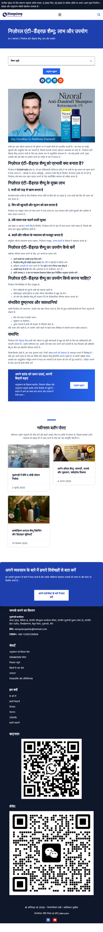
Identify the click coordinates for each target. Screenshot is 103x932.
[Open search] (98, 14)
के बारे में (12, 696)
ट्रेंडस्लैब (13, 717)
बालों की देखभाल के (61, 352)
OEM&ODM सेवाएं (17, 657)
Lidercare (63, 913)
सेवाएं (88, 356)
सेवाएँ (12, 645)
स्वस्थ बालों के (58, 241)
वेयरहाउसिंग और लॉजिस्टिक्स (21, 678)
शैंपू (57, 173)
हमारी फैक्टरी (14, 701)
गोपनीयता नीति (40, 913)
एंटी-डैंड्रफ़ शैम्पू (21, 340)
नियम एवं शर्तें (52, 913)
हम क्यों (13, 690)
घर (9, 38)
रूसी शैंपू (28, 226)
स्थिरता (12, 706)
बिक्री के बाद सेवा (16, 668)
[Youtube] (55, 920)
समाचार (15, 38)
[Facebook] (48, 920)
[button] (60, 14)
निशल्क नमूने (14, 662)
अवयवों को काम (26, 266)
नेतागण (12, 712)
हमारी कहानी (14, 722)
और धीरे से (45, 262)
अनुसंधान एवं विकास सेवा (19, 651)
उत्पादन (12, 673)
